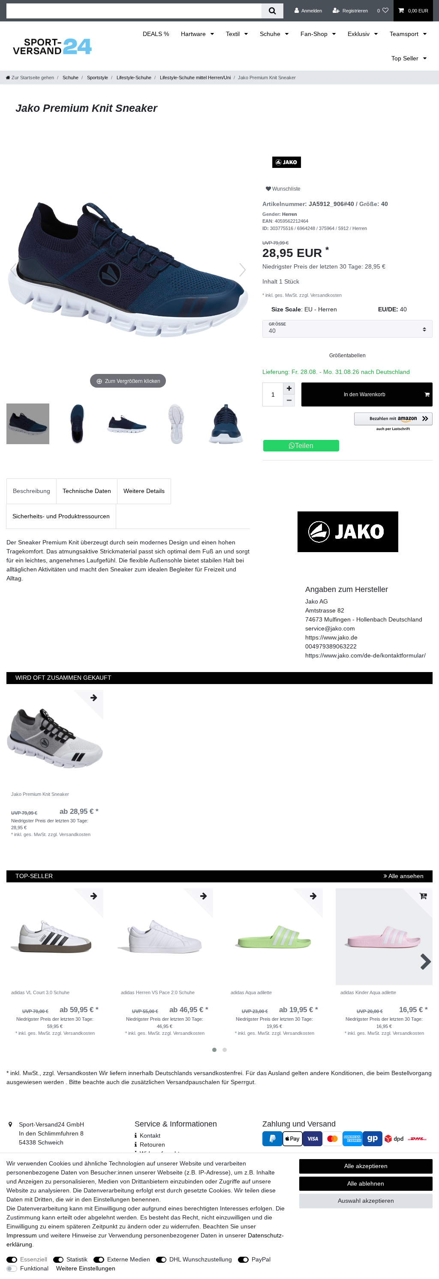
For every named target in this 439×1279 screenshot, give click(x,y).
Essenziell (33, 1259)
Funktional (34, 1268)
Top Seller (405, 58)
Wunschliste (286, 189)
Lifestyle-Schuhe (133, 77)
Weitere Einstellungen (85, 1268)
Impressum (21, 1235)
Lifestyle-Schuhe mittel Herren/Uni (195, 77)
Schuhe (271, 33)
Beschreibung (31, 490)
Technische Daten (87, 490)
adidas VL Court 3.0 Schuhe (40, 992)
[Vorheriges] (13, 270)
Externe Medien (128, 1259)
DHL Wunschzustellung (200, 1259)
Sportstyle (97, 77)
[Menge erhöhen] (289, 388)
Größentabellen (347, 356)
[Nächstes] (243, 270)
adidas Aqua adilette (251, 992)
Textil (233, 33)
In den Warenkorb (364, 394)
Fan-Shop (315, 33)
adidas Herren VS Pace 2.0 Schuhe (158, 992)
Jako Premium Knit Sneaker (40, 794)
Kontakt (150, 1135)
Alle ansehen (405, 876)
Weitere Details (144, 490)
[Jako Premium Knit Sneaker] (27, 424)
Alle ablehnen (365, 1183)
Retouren (152, 1144)
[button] (393, 422)
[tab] (31, 491)
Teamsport (405, 33)
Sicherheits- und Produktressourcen (61, 516)
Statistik (76, 1259)
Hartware (194, 33)
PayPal (261, 1259)
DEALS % (156, 33)
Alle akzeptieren (366, 1165)
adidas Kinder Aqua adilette (368, 992)
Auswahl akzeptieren (366, 1200)
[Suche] (272, 10)
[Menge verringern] (289, 400)
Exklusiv (359, 33)
